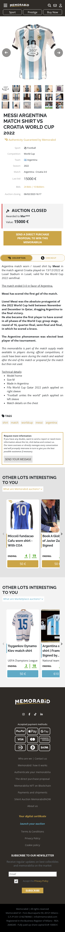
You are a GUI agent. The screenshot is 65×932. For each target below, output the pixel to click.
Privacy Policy (32, 838)
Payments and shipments (32, 792)
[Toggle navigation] (5, 5)
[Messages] (55, 5)
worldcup (27, 422)
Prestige (32, 12)
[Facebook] (29, 714)
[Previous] (3, 534)
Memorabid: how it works (32, 765)
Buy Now (52, 12)
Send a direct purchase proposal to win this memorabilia (32, 238)
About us (32, 806)
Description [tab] (19, 258)
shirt (5, 422)
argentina (51, 422)
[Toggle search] (49, 5)
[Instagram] (23, 714)
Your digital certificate (32, 816)
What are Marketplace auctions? (22, 599)
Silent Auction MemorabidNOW (32, 799)
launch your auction (32, 823)
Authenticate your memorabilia (32, 772)
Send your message (18, 459)
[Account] (60, 5)
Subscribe (33, 890)
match (14, 422)
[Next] (61, 534)
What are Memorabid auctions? (21, 489)
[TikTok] (35, 714)
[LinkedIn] (41, 714)
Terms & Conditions (32, 831)
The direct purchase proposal (32, 779)
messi (39, 422)
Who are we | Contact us (32, 758)
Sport (12, 12)
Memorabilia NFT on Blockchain (32, 785)
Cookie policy (32, 845)
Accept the (35, 880)
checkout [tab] (51, 258)
